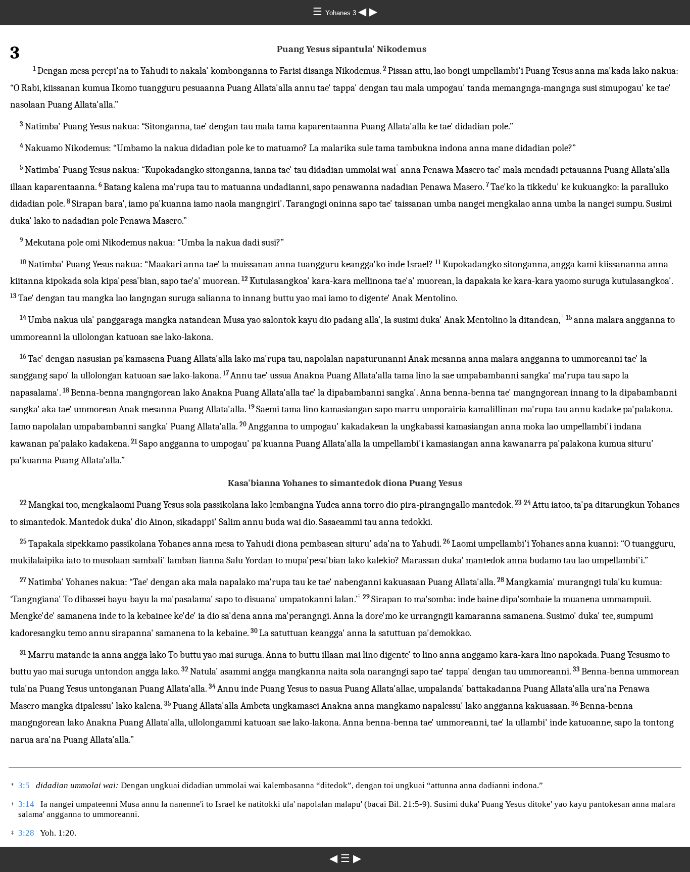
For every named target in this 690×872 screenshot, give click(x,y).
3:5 (24, 785)
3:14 (26, 804)
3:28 (26, 833)
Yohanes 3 (341, 13)
